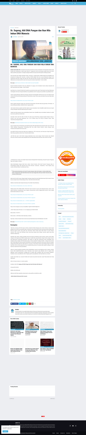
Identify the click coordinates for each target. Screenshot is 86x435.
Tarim (60, 235)
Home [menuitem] (17, 3)
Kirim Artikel (28, 0)
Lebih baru (12, 398)
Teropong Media (61, 208)
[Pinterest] (30, 304)
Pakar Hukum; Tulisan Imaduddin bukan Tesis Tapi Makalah (47, 349)
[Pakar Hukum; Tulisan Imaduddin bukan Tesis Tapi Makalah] (47, 343)
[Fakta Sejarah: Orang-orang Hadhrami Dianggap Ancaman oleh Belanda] (47, 325)
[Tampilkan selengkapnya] (35, 304)
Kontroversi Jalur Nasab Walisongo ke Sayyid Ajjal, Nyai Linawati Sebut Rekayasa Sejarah (17, 333)
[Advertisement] (43, 15)
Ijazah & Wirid (61, 223)
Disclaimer (23, 0)
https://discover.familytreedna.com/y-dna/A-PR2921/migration (23, 197)
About (14, 0)
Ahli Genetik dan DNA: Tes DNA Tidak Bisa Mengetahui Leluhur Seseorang (29, 221)
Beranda (12, 27)
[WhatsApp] (27, 304)
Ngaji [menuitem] (39, 3)
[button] (72, 3)
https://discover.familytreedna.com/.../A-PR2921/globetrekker (23, 200)
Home (10, 0)
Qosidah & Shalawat (62, 221)
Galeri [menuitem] (52, 3)
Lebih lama (52, 398)
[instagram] (74, 1)
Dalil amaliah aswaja (69, 223)
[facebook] (72, 1)
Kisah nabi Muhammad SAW (64, 228)
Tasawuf (69, 221)
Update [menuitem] (21, 3)
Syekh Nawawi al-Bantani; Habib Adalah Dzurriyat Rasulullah (27, 82)
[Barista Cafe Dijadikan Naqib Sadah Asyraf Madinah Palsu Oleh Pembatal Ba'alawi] (17, 343)
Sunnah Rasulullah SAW (67, 235)
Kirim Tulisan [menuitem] (63, 3)
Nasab (18, 299)
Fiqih (59, 216)
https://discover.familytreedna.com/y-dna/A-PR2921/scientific (23, 203)
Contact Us (18, 0)
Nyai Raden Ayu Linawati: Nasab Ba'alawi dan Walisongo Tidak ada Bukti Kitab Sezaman (32, 350)
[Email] (32, 304)
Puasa (72, 233)
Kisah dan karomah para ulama (67, 216)
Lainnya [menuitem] (56, 3)
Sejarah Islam (61, 226)
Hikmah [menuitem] (34, 3)
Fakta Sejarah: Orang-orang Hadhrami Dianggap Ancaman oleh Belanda (46, 332)
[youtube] (76, 1)
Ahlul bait (16, 27)
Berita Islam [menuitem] (27, 3)
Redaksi (17, 309)
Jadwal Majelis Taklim (67, 237)
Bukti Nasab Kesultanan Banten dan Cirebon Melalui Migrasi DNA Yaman (29, 122)
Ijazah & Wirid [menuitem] (46, 3)
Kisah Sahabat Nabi (62, 230)
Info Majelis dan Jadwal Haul (64, 233)
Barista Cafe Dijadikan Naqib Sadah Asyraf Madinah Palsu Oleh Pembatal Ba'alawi (16, 350)
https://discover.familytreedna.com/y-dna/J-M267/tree (21, 185)
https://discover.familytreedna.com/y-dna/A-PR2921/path (22, 100)
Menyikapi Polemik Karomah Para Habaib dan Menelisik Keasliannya (31, 332)
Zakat (60, 237)
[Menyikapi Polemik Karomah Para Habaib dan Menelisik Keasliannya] (32, 325)
